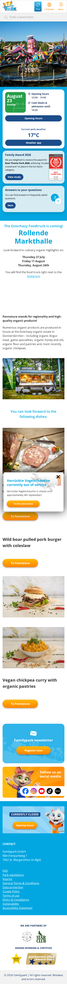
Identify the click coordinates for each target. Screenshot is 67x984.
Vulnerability (11, 904)
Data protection (13, 887)
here (10, 205)
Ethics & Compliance (16, 900)
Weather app (33, 142)
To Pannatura (20, 516)
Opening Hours (33, 118)
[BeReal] (58, 791)
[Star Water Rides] (16, 959)
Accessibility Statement (17, 908)
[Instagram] (33, 791)
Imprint (7, 879)
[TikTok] (50, 791)
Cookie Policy (11, 891)
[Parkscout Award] (41, 959)
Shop (38, 9)
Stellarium (33, 276)
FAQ (5, 871)
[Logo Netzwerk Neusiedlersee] (27, 937)
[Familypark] (9, 6)
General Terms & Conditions (21, 883)
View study (14, 177)
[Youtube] (41, 791)
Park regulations (13, 875)
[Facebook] (25, 791)
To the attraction (23, 503)
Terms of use (11, 895)
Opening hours (25, 825)
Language (49, 9)
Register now (33, 750)
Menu (61, 9)
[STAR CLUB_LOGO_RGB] (41, 937)
